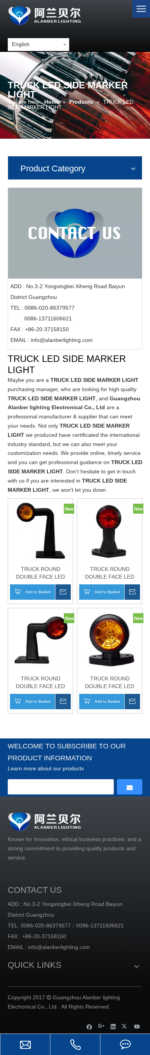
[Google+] (101, 1026)
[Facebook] (89, 1026)
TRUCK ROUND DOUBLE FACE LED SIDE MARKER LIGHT (40, 573)
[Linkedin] (113, 1026)
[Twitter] (125, 1026)
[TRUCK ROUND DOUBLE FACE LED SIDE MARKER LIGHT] (40, 531)
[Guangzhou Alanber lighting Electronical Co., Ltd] (56, 14)
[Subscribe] (129, 787)
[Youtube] (137, 1026)
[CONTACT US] (75, 233)
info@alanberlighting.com (62, 340)
